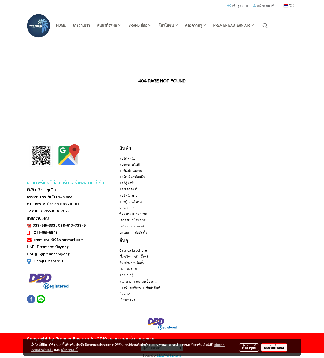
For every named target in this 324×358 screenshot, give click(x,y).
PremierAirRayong (53, 247)
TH (291, 5)
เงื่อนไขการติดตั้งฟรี (133, 256)
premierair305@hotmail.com (58, 239)
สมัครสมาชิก (266, 5)
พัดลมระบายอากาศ (133, 214)
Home (61, 25)
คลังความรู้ (194, 25)
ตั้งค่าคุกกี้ (249, 347)
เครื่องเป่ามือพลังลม (133, 220)
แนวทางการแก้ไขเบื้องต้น (138, 281)
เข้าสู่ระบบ (239, 5)
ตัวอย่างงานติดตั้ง (132, 262)
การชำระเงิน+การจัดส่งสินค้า (140, 287)
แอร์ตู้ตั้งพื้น (127, 183)
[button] (265, 25)
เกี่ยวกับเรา (81, 25)
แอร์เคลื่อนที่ (128, 189)
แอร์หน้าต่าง (128, 195)
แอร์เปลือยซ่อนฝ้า (132, 176)
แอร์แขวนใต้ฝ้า (130, 164)
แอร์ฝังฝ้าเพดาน (130, 170)
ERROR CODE (129, 269)
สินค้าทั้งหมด (107, 25)
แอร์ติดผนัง (127, 158)
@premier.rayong (55, 254)
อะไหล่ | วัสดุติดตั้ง (133, 232)
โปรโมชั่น (167, 25)
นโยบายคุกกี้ (69, 350)
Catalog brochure (133, 250)
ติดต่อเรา (126, 293)
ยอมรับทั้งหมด (274, 347)
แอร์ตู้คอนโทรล (130, 201)
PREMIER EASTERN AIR (232, 25)
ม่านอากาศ (127, 207)
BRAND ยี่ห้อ (138, 25)
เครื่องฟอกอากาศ (131, 226)
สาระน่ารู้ (126, 275)
